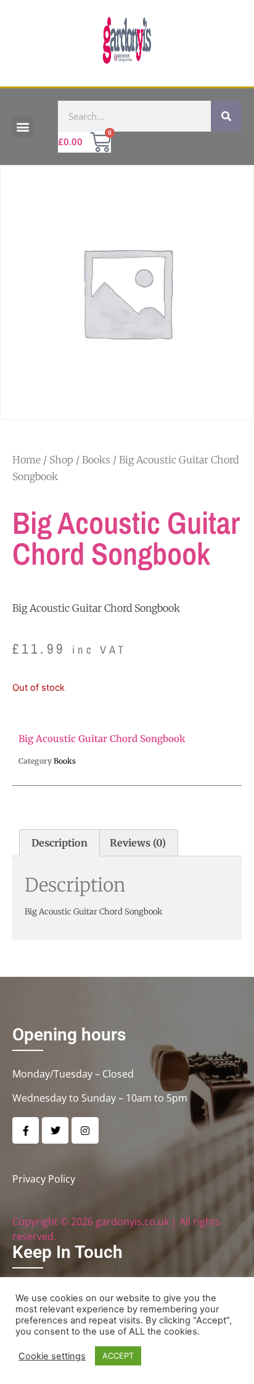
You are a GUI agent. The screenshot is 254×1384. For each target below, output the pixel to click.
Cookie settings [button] (52, 1356)
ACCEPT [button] (118, 1356)
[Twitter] (55, 1130)
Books (96, 460)
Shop (61, 460)
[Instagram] (85, 1130)
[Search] (226, 116)
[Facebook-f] (25, 1130)
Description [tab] (59, 843)
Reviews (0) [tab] (138, 843)
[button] (22, 127)
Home (26, 460)
